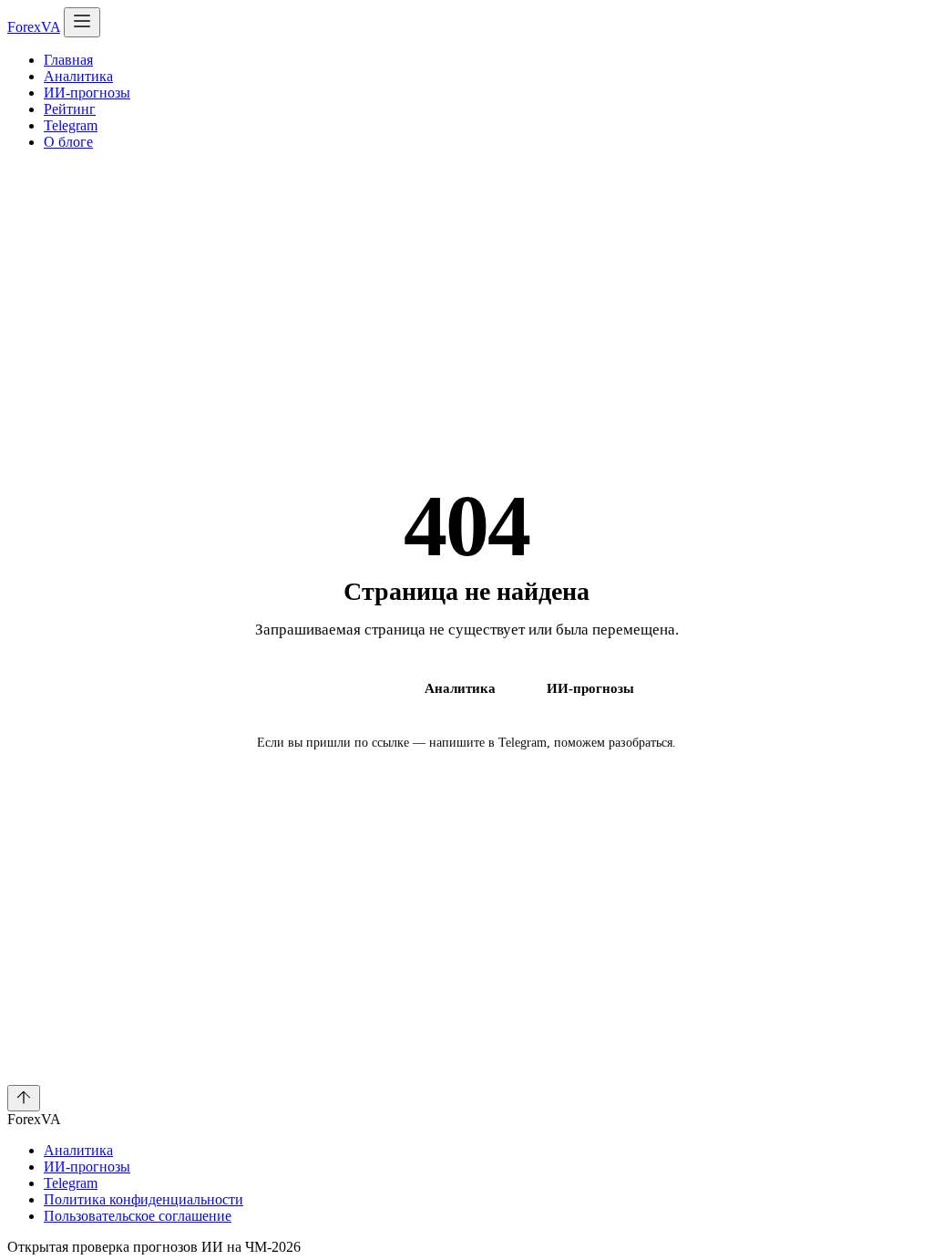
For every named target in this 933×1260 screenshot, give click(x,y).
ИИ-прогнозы (87, 92)
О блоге (68, 142)
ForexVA (33, 27)
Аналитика (78, 76)
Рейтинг (70, 109)
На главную (336, 688)
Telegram (70, 125)
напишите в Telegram (488, 742)
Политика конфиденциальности (143, 1199)
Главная (68, 59)
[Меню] (82, 22)
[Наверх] (23, 1098)
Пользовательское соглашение (137, 1216)
